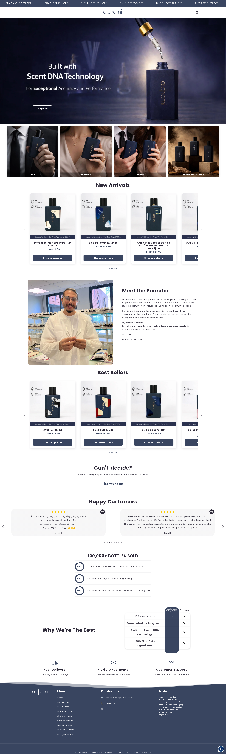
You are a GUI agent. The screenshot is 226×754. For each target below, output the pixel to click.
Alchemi (85, 753)
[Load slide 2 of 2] (115, 121)
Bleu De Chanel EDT (154, 430)
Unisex (139, 174)
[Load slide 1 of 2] (111, 121)
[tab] (105, 543)
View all (113, 268)
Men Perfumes (64, 725)
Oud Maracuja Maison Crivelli (153, 242)
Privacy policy (110, 753)
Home (60, 697)
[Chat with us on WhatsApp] (221, 749)
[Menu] (29, 12)
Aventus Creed (52, 430)
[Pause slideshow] (223, 121)
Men (32, 174)
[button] (191, 12)
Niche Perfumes (193, 174)
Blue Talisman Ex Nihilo (52, 242)
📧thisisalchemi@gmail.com (117, 697)
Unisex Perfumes (65, 730)
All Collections (64, 716)
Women (86, 174)
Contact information (142, 753)
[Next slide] (121, 121)
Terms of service (125, 753)
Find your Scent (65, 734)
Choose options (52, 257)
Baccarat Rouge (103, 430)
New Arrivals (63, 702)
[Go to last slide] (25, 415)
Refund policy (96, 753)
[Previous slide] (105, 121)
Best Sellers (63, 707)
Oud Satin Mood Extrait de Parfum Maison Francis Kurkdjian (103, 245)
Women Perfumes (66, 720)
